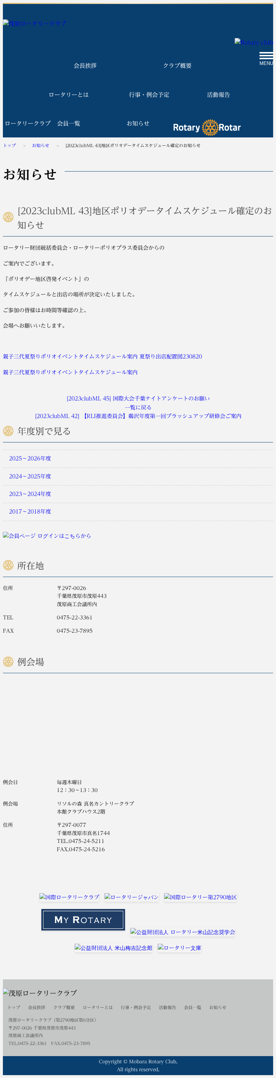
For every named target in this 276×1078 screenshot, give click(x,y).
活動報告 (218, 95)
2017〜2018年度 (29, 511)
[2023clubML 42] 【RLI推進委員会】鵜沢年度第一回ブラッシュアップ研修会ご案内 (138, 416)
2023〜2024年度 (29, 494)
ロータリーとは (69, 95)
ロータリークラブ (207, 127)
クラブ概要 (177, 66)
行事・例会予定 (149, 95)
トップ (9, 145)
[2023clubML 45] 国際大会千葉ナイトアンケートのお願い (138, 398)
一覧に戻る (138, 407)
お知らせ (138, 123)
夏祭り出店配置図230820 (170, 356)
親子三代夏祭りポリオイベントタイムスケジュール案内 (70, 356)
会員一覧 (68, 123)
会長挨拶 (85, 66)
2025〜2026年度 (29, 458)
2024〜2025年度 (29, 476)
